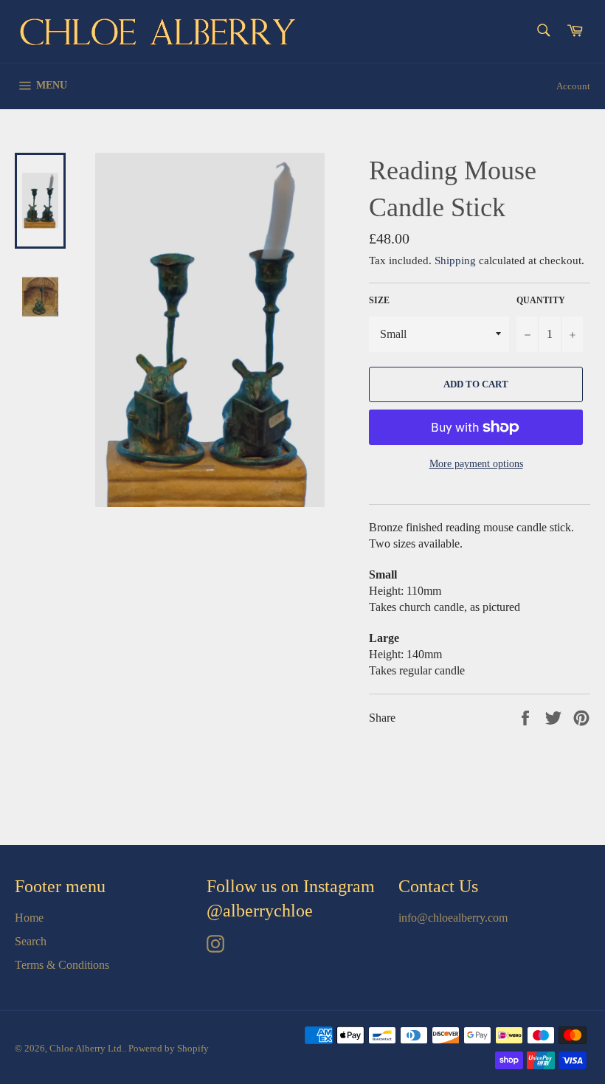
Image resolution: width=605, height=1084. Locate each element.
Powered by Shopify (168, 1048)
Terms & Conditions (62, 965)
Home (29, 917)
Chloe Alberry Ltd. (86, 1048)
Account (573, 86)
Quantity (540, 300)
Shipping (455, 260)
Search (30, 941)
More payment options (476, 463)
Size (379, 300)
